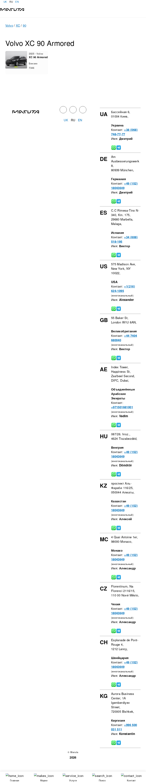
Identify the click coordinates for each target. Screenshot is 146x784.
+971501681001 (122, 407)
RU (11, 1)
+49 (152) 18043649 (124, 185)
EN (17, 1)
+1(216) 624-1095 (123, 288)
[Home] (12, 9)
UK (5, 1)
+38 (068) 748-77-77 (124, 131)
